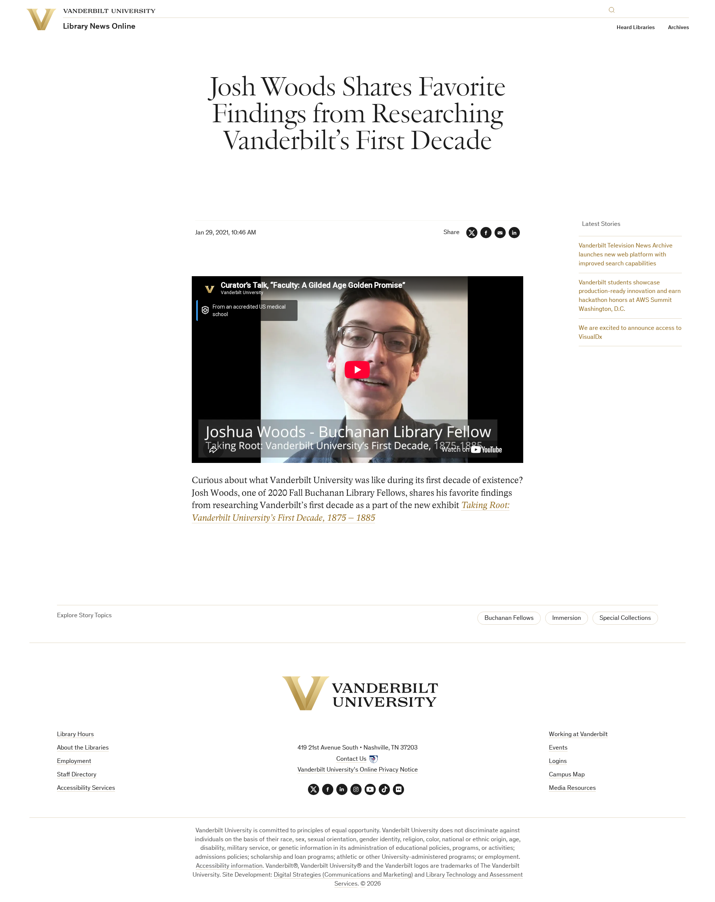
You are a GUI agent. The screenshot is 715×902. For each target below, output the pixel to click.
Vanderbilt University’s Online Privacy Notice (358, 770)
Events (558, 748)
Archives (678, 28)
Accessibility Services (86, 788)
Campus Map (567, 775)
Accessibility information (229, 866)
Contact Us (351, 759)
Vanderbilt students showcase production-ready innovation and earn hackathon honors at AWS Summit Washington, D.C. (630, 296)
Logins (558, 761)
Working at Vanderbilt (578, 735)
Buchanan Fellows (509, 618)
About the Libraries (83, 748)
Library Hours (75, 735)
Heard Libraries (636, 28)
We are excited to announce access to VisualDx (630, 333)
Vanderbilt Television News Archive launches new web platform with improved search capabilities (626, 255)
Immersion (566, 618)
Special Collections (625, 618)
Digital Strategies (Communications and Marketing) (343, 875)
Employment (74, 761)
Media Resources (572, 788)
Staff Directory (76, 775)
